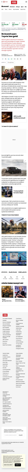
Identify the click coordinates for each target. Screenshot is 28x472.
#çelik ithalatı (13, 272)
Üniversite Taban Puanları (20, 359)
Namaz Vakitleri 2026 (19, 321)
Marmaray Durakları (20, 383)
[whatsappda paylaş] (11, 59)
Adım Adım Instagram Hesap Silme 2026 (7, 419)
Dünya (18, 7)
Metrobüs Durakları (20, 381)
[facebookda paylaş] (2, 59)
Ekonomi (5, 6)
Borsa (10, 9)
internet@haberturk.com (6, 55)
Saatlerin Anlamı (6, 357)
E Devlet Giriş (19, 331)
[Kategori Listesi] (26, 2)
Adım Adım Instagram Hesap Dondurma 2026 (7, 414)
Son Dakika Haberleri (7, 318)
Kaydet (21, 435)
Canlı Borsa (18, 318)
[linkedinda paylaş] (8, 59)
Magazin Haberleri (7, 325)
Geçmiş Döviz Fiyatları (6, 411)
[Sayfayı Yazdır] (17, 59)
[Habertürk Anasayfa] (14, 2)
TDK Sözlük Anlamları (18, 356)
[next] (25, 294)
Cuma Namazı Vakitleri (19, 324)
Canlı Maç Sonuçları (7, 376)
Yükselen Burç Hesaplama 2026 (7, 406)
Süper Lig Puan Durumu (6, 379)
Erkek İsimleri (19, 385)
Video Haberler (19, 353)
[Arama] (2, 2)
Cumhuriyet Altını (6, 369)
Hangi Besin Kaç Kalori (19, 371)
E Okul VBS (18, 330)
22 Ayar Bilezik (6, 371)
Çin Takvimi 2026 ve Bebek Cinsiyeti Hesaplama (7, 399)
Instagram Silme (20, 348)
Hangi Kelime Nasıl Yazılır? (20, 377)
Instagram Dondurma (18, 346)
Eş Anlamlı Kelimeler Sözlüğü (20, 374)
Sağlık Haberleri (6, 331)
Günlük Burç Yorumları (19, 334)
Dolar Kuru (5, 341)
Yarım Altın (5, 366)
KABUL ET (18, 464)
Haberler (3, 28)
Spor (22, 7)
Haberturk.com (4, 54)
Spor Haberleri (6, 327)
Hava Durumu (19, 338)
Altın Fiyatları (5, 339)
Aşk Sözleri (5, 358)
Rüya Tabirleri (19, 361)
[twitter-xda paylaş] (5, 59)
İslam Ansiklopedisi (20, 366)
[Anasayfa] (5, 315)
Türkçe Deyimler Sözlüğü (6, 395)
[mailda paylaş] (14, 59)
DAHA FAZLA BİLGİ (8, 464)
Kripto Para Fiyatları (7, 345)
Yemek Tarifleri (6, 353)
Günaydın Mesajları (7, 360)
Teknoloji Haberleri (7, 334)
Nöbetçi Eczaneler (20, 326)
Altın (2, 9)
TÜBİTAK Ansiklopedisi (19, 368)
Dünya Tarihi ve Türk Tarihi (20, 363)
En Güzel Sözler (19, 379)
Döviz (6, 9)
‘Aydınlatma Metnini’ (7, 462)
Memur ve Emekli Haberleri (6, 337)
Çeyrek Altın (5, 364)
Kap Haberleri (16, 9)
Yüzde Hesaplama (7, 408)
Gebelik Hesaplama (7, 403)
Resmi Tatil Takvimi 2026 (7, 422)
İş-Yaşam (14, 28)
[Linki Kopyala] (20, 59)
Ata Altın (4, 367)
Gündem (12, 7)
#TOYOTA (4, 272)
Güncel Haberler (6, 324)
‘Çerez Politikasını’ (17, 460)
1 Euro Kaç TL (5, 375)
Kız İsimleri (18, 387)
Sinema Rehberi (19, 342)
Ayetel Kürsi (5, 355)
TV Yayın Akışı (19, 343)
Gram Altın (5, 362)
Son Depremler (19, 336)
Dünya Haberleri (6, 329)
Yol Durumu (18, 340)
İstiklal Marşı (19, 328)
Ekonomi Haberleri (7, 322)
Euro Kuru (5, 343)
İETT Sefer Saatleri (7, 402)
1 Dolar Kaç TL (6, 373)
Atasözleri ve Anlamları (5, 392)
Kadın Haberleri (6, 333)
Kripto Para (22, 9)
